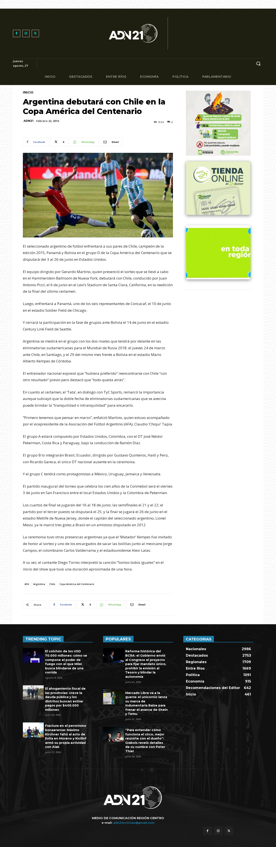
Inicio (28, 92)
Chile (52, 584)
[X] (35, 33)
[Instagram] (26, 33)
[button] (258, 63)
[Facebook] (16, 33)
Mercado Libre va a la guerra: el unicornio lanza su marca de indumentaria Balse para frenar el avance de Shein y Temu (146, 703)
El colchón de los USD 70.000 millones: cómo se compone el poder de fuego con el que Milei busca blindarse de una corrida (66, 661)
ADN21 (28, 120)
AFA (27, 584)
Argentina (39, 584)
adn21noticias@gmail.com (134, 822)
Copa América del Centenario (77, 584)
